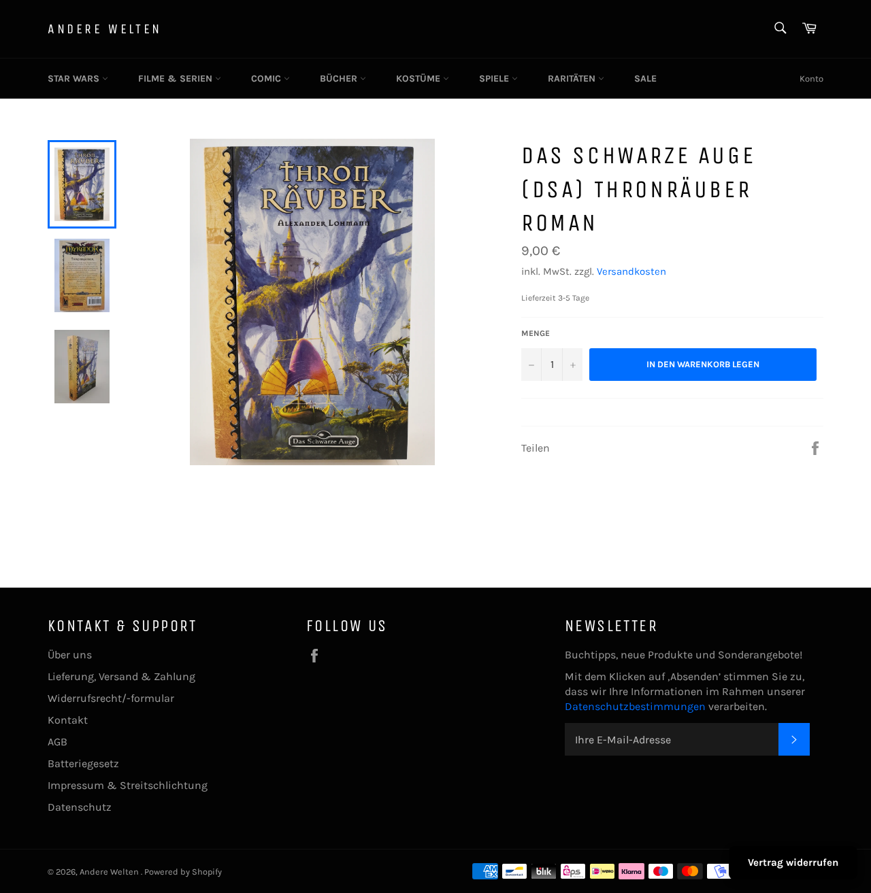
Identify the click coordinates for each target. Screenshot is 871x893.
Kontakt (68, 719)
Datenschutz (80, 807)
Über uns (70, 654)
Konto (811, 78)
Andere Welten (105, 29)
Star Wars (75, 78)
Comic (267, 78)
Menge (535, 333)
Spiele (495, 78)
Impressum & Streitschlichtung (128, 785)
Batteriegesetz (83, 763)
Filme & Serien (176, 78)
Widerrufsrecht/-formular (111, 698)
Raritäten (573, 78)
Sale (645, 78)
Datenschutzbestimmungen (636, 706)
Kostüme (419, 78)
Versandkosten (631, 271)
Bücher (340, 78)
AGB (57, 741)
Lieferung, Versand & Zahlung (121, 676)
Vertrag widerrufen (793, 862)
